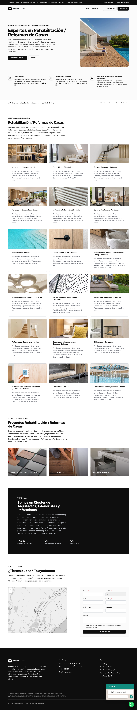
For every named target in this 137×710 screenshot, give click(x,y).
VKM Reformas (19, 8)
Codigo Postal (88, 607)
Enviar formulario (104, 631)
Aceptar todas (108, 2)
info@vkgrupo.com (65, 672)
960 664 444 (111, 8)
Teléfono (108, 599)
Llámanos (33, 57)
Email (85, 599)
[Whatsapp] (131, 704)
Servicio (108, 591)
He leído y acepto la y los (103, 626)
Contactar (122, 8)
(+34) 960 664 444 (65, 669)
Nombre (86, 591)
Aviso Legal (104, 664)
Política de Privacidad (104, 625)
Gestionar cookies (123, 2)
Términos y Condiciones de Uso (111, 673)
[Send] (131, 696)
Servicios (95, 8)
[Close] (132, 686)
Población (109, 607)
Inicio (87, 8)
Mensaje (86, 615)
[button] (37, 610)
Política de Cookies (106, 667)
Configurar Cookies (106, 676)
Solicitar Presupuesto (16, 57)
